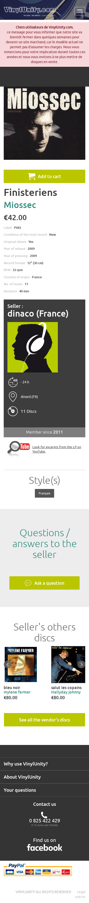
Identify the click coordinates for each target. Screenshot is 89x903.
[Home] (31, 13)
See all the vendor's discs (44, 719)
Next (81, 665)
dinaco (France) (38, 313)
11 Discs (29, 411)
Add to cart (49, 176)
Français (44, 493)
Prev (8, 665)
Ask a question (49, 583)
